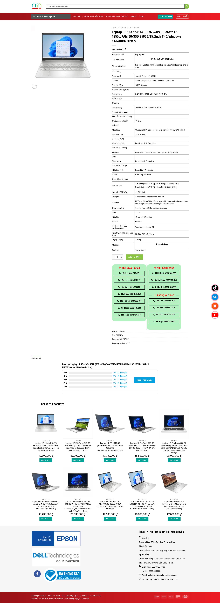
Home (114, 28)
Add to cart (134, 257)
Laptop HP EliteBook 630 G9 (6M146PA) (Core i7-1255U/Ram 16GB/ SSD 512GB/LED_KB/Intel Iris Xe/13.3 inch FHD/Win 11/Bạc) (78, 506)
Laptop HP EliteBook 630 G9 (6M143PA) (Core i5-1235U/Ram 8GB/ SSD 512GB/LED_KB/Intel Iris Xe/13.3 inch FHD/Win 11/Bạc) (174, 448)
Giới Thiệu (76, 16)
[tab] (36, 358)
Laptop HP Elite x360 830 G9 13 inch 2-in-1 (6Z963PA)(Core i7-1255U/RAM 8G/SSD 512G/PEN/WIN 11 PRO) (45, 505)
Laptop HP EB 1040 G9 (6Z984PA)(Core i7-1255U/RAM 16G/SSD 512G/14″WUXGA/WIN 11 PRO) (110, 446)
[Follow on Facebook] (37, 573)
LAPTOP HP (134, 28)
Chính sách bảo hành (94, 16)
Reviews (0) (36, 358)
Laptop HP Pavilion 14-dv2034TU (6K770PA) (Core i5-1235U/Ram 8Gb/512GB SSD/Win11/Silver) (174, 505)
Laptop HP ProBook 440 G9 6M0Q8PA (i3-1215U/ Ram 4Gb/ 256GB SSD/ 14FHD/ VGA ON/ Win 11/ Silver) (142, 446)
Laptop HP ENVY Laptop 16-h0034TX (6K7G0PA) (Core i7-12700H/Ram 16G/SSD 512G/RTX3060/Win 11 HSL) (142, 505)
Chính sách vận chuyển (117, 16)
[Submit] (187, 6)
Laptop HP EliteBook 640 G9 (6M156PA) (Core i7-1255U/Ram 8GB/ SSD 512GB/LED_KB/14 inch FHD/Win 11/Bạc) (78, 446)
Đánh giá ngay (144, 380)
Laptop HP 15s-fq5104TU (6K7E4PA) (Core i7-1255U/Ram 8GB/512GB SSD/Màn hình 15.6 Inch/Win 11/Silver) (46, 446)
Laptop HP (126, 343)
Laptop (123, 28)
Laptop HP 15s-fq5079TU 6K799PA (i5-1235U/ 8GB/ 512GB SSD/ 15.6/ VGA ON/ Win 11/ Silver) (110, 505)
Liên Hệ (133, 16)
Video (141, 16)
